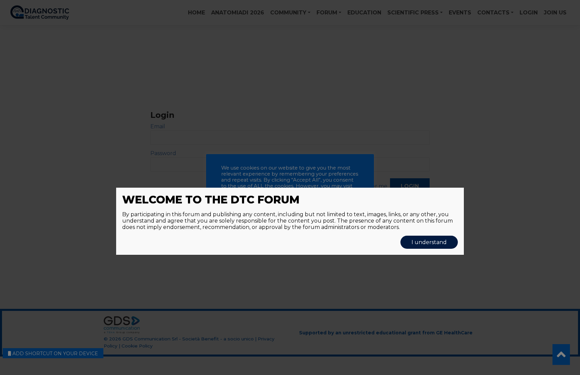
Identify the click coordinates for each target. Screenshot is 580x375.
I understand (429, 242)
